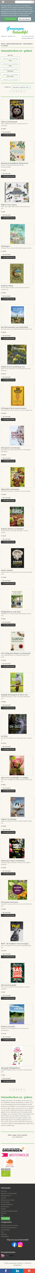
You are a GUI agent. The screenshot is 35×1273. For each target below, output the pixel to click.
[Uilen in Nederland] (16, 109)
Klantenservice (6, 1195)
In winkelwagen (8, 135)
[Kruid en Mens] (16, 273)
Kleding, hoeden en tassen (9, 1225)
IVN (2, 1215)
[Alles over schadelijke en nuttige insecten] (16, 765)
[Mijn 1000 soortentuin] (17, 477)
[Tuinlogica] (17, 234)
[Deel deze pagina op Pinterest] (29, 1271)
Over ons (4, 1191)
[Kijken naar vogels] (16, 192)
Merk (10, 66)
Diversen (4, 1234)
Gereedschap (5, 1230)
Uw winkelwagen (27, 36)
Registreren (11, 36)
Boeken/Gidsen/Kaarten (14, 44)
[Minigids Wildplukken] (17, 1056)
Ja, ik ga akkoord (10, 19)
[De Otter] (17, 724)
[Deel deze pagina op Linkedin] (17, 1271)
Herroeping (5, 1219)
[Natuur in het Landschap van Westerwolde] (16, 354)
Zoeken (32, 2)
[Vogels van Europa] (17, 807)
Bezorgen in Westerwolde (9, 1211)
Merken (3, 1209)
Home (3, 44)
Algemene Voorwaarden (9, 1193)
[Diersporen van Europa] (16, 435)
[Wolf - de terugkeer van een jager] (16, 931)
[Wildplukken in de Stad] (16, 599)
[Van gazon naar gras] (17, 890)
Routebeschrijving (7, 1204)
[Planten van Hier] (16, 1014)
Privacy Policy (5, 1202)
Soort (10, 60)
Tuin (2, 1232)
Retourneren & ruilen (7, 1200)
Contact (3, 1198)
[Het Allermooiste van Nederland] (17, 315)
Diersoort (10, 55)
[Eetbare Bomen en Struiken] (16, 516)
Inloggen (4, 36)
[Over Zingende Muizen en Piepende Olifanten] (17, 641)
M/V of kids (10, 76)
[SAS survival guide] (17, 973)
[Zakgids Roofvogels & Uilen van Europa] (16, 682)
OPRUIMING (5, 1236)
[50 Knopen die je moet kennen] (17, 396)
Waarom (3, 1213)
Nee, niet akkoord (24, 19)
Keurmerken (5, 1207)
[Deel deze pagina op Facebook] (6, 1271)
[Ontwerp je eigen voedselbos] (16, 848)
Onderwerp (10, 71)
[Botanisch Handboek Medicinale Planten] (17, 151)
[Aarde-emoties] (17, 558)
